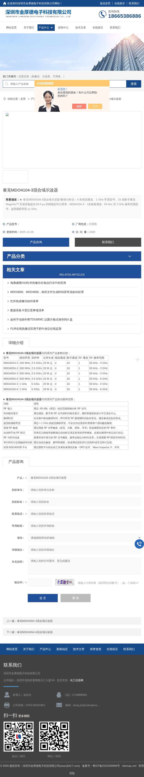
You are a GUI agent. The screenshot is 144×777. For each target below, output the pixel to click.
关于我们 (29, 27)
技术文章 (80, 27)
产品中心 (44, 27)
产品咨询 (36, 242)
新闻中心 (63, 27)
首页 (23, 98)
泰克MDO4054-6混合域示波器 (35, 632)
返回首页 (105, 3)
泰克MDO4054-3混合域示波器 (35, 620)
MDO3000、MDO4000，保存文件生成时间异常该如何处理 (47, 292)
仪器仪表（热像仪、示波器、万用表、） (42, 76)
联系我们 (134, 3)
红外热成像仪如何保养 (24, 301)
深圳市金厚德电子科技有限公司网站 (39, 3)
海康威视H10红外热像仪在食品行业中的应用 (38, 282)
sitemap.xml (129, 765)
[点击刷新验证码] (64, 582)
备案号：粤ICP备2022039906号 (101, 765)
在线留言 (119, 3)
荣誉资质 (95, 649)
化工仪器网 (76, 680)
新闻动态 (62, 649)
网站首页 (11, 27)
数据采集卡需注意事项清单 (27, 310)
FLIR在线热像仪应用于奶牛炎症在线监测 (35, 328)
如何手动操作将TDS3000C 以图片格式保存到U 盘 (41, 319)
